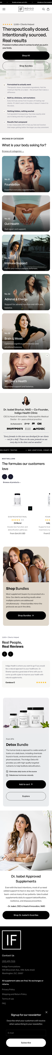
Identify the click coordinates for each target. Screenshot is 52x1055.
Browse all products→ (12, 482)
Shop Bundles (26, 66)
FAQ (4, 1003)
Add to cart (24, 784)
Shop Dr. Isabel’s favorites (26, 915)
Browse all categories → (13, 151)
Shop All (26, 55)
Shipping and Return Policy (14, 994)
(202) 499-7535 (8, 961)
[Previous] (4, 654)
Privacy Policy (8, 989)
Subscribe (26, 1042)
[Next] (10, 654)
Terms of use (8, 998)
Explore (26, 796)
